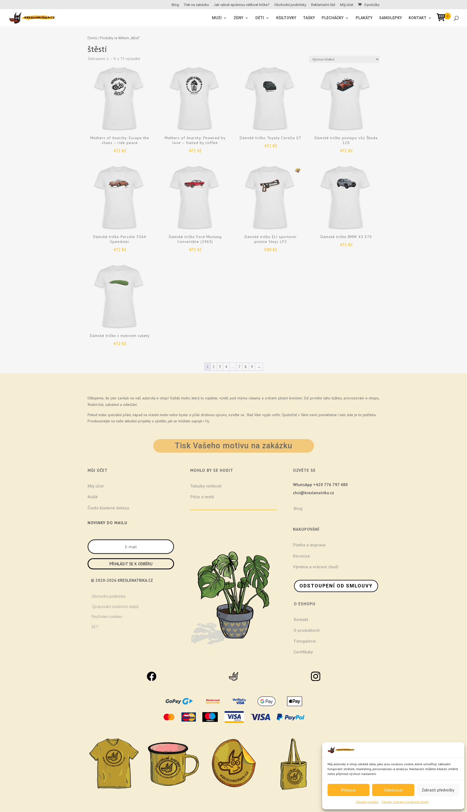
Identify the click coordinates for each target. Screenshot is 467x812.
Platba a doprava (309, 545)
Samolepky (390, 18)
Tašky (309, 18)
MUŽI (217, 18)
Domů (92, 38)
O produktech (306, 630)
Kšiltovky (286, 18)
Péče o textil (202, 496)
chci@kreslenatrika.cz (313, 492)
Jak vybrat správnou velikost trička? (241, 5)
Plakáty (364, 18)
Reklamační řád (323, 5)
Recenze (301, 556)
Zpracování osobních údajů (115, 606)
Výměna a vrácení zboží (315, 566)
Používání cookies (107, 616)
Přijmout (348, 790)
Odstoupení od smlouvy (336, 586)
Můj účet (346, 5)
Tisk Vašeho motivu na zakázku (233, 445)
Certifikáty (303, 652)
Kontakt (417, 18)
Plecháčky (332, 18)
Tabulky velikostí (206, 486)
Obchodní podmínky (290, 5)
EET (95, 626)
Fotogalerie (305, 641)
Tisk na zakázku (196, 5)
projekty (144, 421)
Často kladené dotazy (108, 508)
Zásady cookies (367, 802)
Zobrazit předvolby (438, 790)
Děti (259, 18)
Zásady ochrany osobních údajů (404, 802)
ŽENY (238, 18)
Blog (175, 5)
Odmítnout (393, 790)
